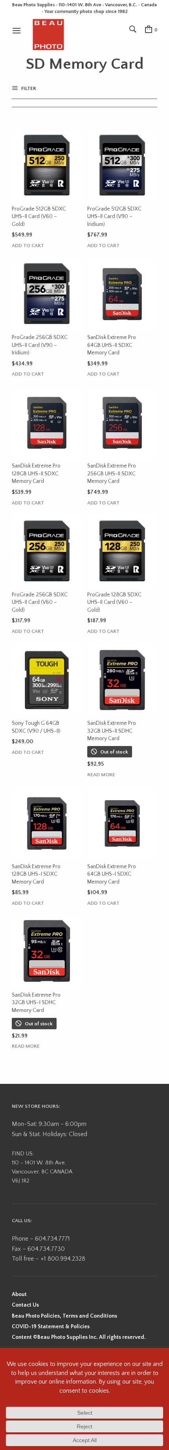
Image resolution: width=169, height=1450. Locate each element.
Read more (101, 774)
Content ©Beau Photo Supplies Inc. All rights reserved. (79, 1337)
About (19, 1294)
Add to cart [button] (28, 245)
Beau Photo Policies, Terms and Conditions (64, 1316)
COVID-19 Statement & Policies (51, 1327)
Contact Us (25, 1305)
